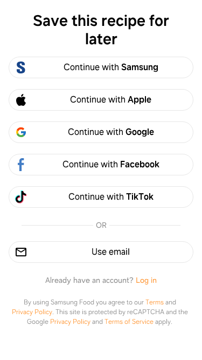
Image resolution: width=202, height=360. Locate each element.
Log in (146, 280)
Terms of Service (129, 321)
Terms (154, 302)
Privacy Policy (32, 312)
